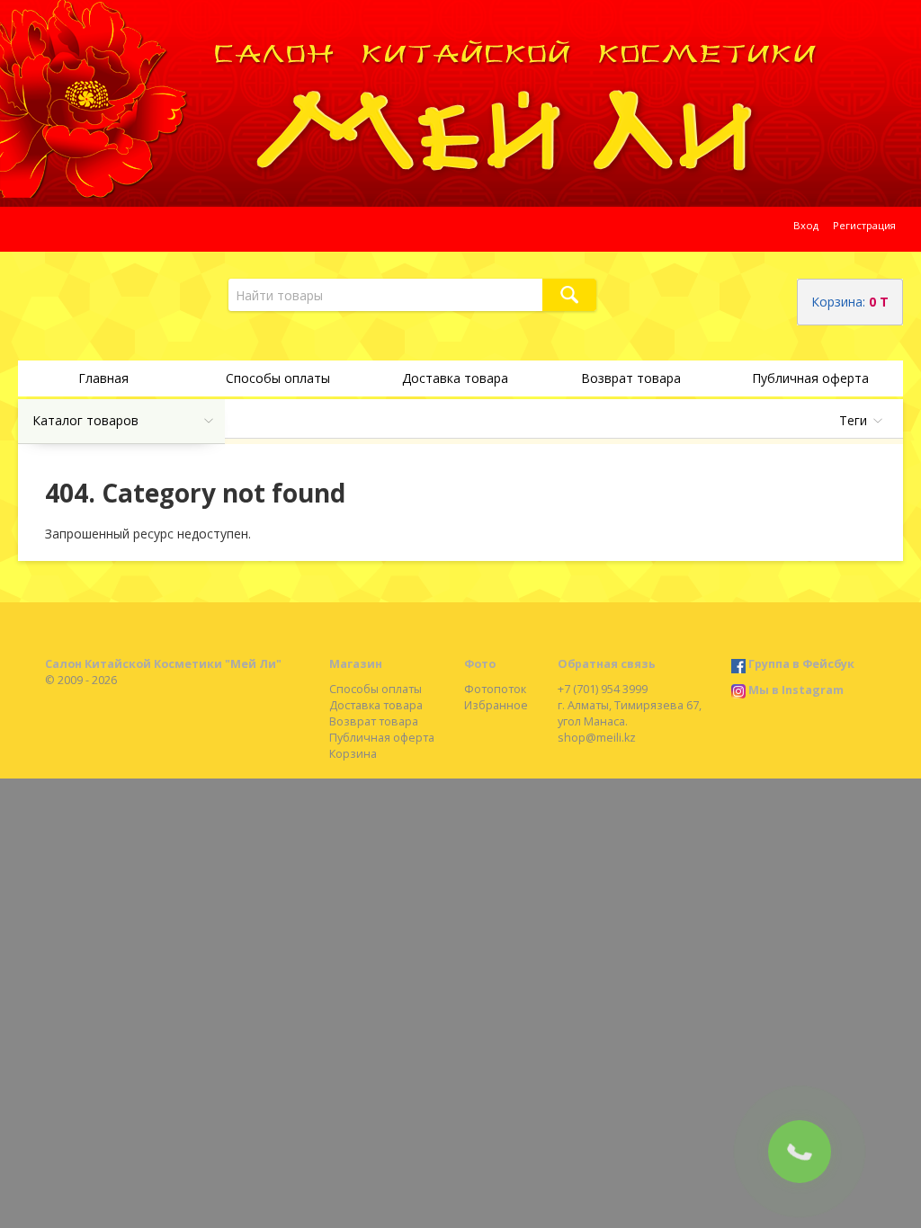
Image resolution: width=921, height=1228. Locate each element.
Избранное (496, 705)
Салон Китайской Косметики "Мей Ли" (163, 664)
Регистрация (864, 225)
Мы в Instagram (796, 690)
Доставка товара (455, 378)
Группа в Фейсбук (801, 664)
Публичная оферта (810, 378)
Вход (805, 225)
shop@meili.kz (597, 737)
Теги (853, 420)
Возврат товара (631, 378)
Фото (480, 664)
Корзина (353, 753)
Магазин (355, 664)
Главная (103, 378)
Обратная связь (607, 664)
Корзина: (850, 301)
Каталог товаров (85, 420)
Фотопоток (495, 689)
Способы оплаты (278, 378)
